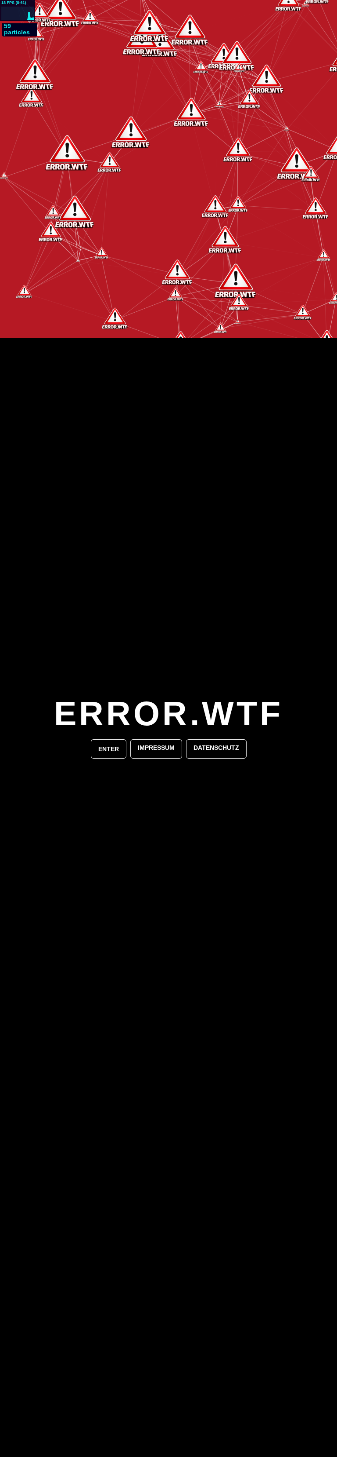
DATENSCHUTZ (216, 747)
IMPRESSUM (156, 747)
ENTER (108, 748)
